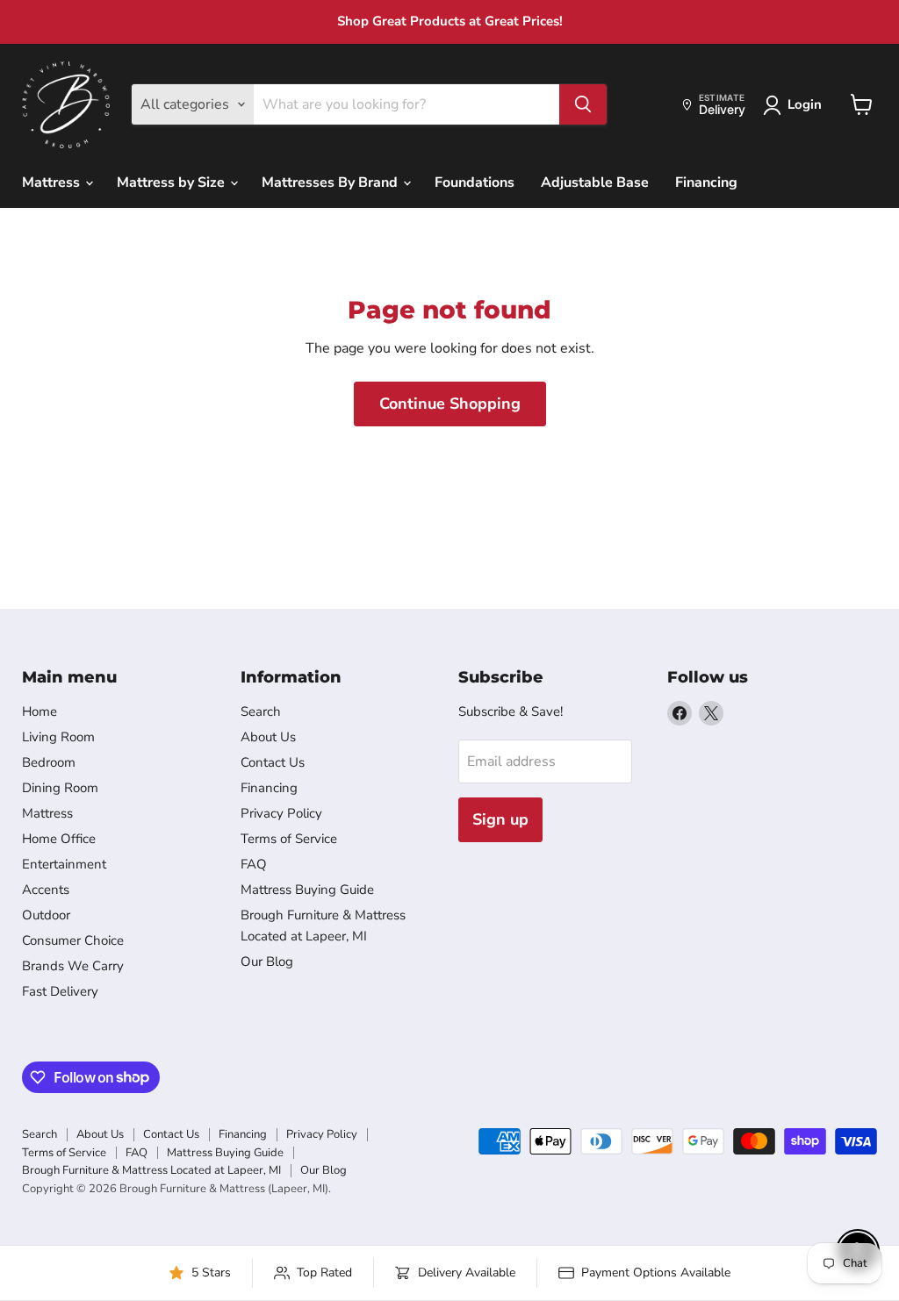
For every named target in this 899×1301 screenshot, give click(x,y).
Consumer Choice (73, 940)
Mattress (52, 182)
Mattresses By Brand (331, 182)
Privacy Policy (281, 813)
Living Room (58, 737)
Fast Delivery (60, 991)
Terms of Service (289, 838)
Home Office (59, 838)
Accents (45, 889)
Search (261, 711)
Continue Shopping (450, 403)
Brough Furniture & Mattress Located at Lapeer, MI (151, 1170)
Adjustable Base (595, 182)
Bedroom (49, 762)
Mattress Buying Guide (307, 889)
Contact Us (273, 762)
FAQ (254, 864)
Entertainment (64, 864)
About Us (268, 737)
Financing (706, 182)
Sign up (500, 819)
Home (39, 711)
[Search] (583, 104)
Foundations (474, 182)
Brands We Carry (73, 966)
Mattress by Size (172, 182)
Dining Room (60, 788)
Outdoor (46, 915)
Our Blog (267, 961)
